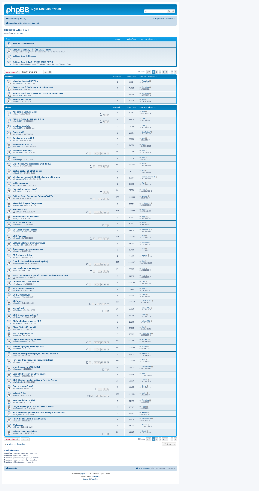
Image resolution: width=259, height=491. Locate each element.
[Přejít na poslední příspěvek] (150, 81)
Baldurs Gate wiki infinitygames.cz (29, 243)
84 (108, 284)
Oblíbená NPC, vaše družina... (27, 282)
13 (98, 350)
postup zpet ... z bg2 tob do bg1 (27, 171)
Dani (143, 119)
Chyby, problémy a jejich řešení (27, 340)
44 (108, 363)
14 (102, 350)
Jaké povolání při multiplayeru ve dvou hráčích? (35, 354)
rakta (144, 295)
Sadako (144, 353)
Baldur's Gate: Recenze (23, 44)
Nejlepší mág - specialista (25, 431)
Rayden (18, 415)
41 (98, 363)
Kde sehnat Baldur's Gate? (25, 112)
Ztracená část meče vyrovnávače (28, 249)
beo (16, 198)
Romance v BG (20, 209)
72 (105, 343)
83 (105, 284)
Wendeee (18, 408)
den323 (144, 425)
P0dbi (144, 315)
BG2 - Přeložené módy (23, 289)
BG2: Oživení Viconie (23, 223)
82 (102, 284)
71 (102, 343)
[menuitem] (23, 18)
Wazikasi (18, 382)
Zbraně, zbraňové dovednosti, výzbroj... (31, 261)
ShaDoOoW (146, 132)
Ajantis (16, 33)
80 (95, 284)
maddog (18, 160)
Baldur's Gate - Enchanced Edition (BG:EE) (33, 196)
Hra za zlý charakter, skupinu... (27, 268)
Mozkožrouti (18, 308)
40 (95, 363)
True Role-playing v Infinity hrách (28, 347)
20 (108, 153)
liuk (16, 356)
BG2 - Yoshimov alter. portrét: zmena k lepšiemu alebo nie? (40, 275)
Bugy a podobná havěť (23, 386)
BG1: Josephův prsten (23, 333)
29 (108, 212)
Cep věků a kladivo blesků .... (26, 189)
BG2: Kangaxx (19, 236)
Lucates (18, 369)
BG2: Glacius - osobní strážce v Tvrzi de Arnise (35, 380)
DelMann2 (18, 310)
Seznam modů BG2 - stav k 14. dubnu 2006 (33, 87)
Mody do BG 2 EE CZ (22, 144)
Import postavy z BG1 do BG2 (26, 367)
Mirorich (18, 433)
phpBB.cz (96, 476)
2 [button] (156, 72)
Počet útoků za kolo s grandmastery (29, 419)
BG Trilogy (18, 301)
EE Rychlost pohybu (22, 255)
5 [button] (166, 72)
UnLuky (18, 297)
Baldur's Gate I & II (17, 29)
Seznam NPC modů (22, 100)
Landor (17, 303)
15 (105, 350)
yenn (21, 33)
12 (95, 350)
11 (105, 396)
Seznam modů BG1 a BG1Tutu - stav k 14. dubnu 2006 (38, 93)
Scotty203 (18, 173)
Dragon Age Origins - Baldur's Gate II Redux (33, 406)
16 (95, 153)
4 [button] (163, 72)
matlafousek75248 (21, 179)
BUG (15, 158)
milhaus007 (146, 308)
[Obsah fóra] (18, 10)
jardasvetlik (19, 205)
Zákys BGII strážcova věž (24, 327)
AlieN (144, 216)
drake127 (18, 121)
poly (143, 112)
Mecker (144, 196)
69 (95, 343)
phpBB (82, 473)
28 (105, 212)
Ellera (17, 257)
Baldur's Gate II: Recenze (24, 56)
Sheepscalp (19, 232)
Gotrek (144, 346)
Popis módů (18, 132)
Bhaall (17, 427)
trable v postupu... (21, 183)
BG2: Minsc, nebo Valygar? (25, 315)
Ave (19, 212)
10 (108, 304)
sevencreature (20, 263)
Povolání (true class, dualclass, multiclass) (33, 360)
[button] (148, 72)
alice (143, 374)
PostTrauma (146, 333)
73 (108, 343)
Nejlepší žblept (20, 393)
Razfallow (18, 83)
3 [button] (160, 72)
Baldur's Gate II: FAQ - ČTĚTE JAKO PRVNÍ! (33, 62)
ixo (16, 270)
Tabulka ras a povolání (23, 138)
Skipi (16, 335)
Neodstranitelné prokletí (24, 400)
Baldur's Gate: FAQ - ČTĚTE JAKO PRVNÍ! (32, 50)
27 (102, 212)
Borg (143, 288)
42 (102, 363)
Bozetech (18, 146)
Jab (16, 102)
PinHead (145, 339)
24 (95, 264)
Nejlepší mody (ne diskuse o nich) (28, 119)
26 (98, 212)
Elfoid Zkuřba (146, 301)
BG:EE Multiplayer (21, 295)
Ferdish (21, 278)
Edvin (17, 291)
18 (102, 153)
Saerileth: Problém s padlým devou (29, 374)
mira (16, 402)
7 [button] (172, 72)
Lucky (144, 393)
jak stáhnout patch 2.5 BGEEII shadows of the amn (36, 177)
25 (95, 212)
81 (98, 284)
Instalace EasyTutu (21, 126)
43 (105, 363)
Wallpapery (18, 425)
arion (17, 166)
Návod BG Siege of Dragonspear (28, 203)
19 (105, 153)
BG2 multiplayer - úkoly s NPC (27, 321)
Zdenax (18, 329)
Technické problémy (22, 150)
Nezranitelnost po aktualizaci (26, 216)
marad (17, 225)
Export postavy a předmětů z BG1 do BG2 (32, 164)
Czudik (17, 376)
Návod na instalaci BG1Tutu (25, 81)
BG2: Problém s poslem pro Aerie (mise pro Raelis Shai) (39, 413)
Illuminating (19, 191)
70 (98, 343)
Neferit (17, 134)
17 (98, 153)
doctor (144, 386)
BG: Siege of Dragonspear (25, 230)
